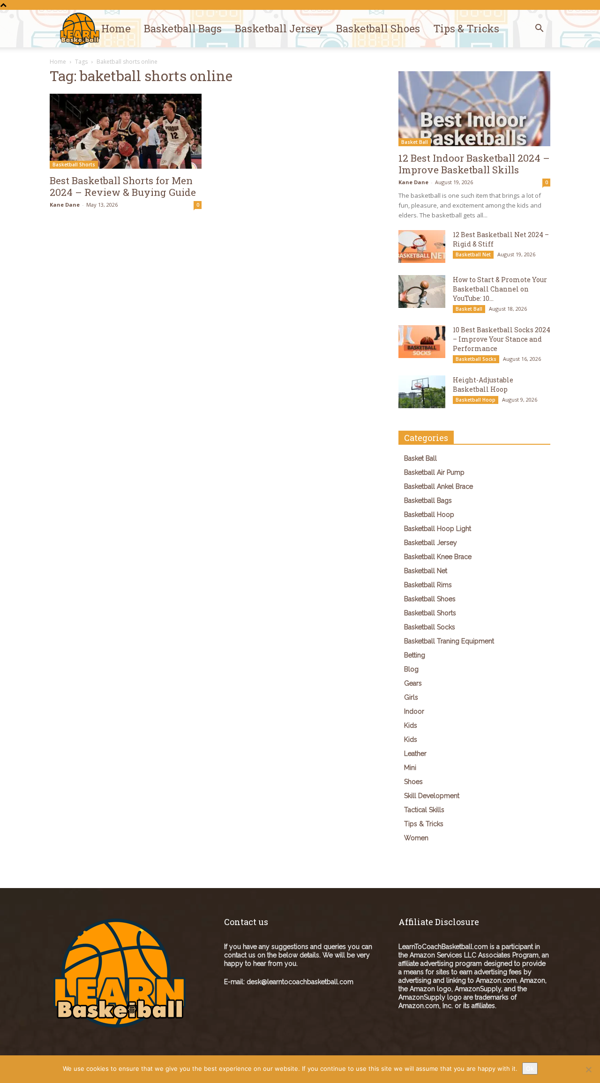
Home (116, 28)
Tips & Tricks (466, 28)
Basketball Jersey (279, 28)
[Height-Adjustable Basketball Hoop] (421, 391)
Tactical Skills (424, 810)
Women (416, 838)
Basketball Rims (428, 585)
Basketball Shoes (378, 28)
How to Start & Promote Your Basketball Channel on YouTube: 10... (500, 289)
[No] (588, 1069)
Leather (415, 753)
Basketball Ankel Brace (438, 486)
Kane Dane (65, 204)
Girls (411, 697)
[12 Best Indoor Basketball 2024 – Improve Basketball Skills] (474, 108)
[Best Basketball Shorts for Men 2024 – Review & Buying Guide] (126, 131)
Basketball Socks (476, 359)
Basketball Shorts (73, 164)
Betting (414, 655)
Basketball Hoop (475, 399)
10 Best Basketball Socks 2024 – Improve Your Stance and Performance (501, 339)
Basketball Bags (183, 28)
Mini (410, 767)
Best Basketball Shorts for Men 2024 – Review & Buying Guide (123, 186)
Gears (413, 683)
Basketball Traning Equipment (449, 641)
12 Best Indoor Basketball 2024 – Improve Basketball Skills (474, 163)
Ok (530, 1068)
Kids (410, 725)
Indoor (414, 711)
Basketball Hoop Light (437, 528)
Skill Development (431, 795)
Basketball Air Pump (434, 472)
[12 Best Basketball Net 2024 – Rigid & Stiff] (421, 246)
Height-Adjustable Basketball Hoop (483, 384)
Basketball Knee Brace (438, 556)
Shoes (413, 781)
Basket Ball (414, 142)
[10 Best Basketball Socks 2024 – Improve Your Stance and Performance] (421, 341)
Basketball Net (473, 254)
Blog (411, 669)
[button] (539, 29)
